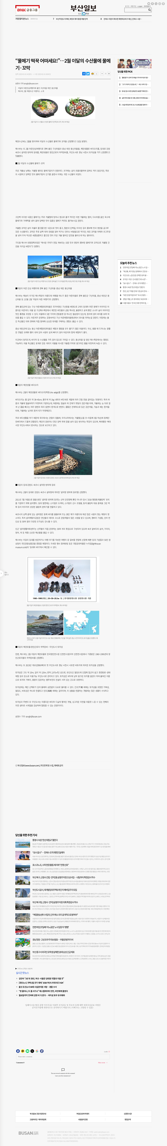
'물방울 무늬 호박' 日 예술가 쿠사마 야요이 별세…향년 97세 (139, 77)
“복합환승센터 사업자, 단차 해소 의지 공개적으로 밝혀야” (55, 914)
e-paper (140, 6)
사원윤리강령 (83, 1119)
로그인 (127, 6)
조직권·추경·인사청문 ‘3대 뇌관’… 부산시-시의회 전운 (142, 279)
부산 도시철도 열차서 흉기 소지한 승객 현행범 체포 (73, 19)
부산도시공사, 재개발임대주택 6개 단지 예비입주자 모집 (54, 889)
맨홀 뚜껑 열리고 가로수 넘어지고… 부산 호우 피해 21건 (123, 19)
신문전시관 (128, 1113)
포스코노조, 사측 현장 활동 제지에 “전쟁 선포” (50, 865)
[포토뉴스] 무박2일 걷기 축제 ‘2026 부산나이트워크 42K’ (41, 982)
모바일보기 (147, 6)
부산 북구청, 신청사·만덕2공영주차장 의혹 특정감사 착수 (55, 902)
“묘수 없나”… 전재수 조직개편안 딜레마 (48, 852)
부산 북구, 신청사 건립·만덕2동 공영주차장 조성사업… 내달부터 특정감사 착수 (63, 877)
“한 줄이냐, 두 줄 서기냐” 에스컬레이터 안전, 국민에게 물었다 (43, 991)
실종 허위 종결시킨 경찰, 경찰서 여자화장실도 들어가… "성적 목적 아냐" (142, 98)
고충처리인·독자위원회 (38, 1119)
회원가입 (133, 6)
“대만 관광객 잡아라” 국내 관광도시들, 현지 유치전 (140, 295)
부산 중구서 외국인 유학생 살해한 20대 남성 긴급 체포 (53, 952)
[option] (97, 19)
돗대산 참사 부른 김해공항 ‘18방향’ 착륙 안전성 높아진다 (138, 91)
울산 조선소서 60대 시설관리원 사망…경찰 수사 (38, 986)
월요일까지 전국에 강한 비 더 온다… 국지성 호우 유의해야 (42, 995)
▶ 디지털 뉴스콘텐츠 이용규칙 (23, 968)
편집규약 (128, 1119)
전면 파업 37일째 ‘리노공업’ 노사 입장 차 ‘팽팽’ (50, 927)
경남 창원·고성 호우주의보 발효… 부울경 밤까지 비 (52, 939)
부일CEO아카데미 (82, 1113)
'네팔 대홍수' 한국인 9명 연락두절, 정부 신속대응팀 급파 (142, 303)
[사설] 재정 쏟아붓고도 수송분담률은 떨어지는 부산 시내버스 (139, 105)
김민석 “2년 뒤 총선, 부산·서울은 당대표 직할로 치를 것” (41, 978)
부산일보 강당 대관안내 (38, 1113)
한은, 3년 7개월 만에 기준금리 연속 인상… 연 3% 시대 (141, 291)
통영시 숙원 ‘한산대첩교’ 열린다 (45, 840)
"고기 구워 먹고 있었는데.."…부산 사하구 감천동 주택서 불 (138, 84)
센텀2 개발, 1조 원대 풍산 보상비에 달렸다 (137, 299)
